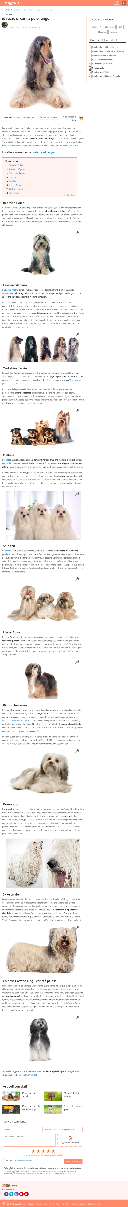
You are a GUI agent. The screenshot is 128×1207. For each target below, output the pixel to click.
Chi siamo (31, 1204)
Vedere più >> (70, 195)
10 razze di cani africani (71, 1095)
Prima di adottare (16, 10)
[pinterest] (26, 1194)
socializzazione (36, 823)
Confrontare (28, 10)
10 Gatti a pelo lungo (43, 152)
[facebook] (6, 1194)
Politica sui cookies (94, 1204)
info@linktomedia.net (68, 1174)
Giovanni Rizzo (15, 27)
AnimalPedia (6, 10)
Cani (74, 120)
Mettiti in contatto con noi (45, 1204)
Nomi (120, 27)
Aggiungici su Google (50, 117)
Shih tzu (13, 181)
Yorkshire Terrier (17, 173)
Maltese (13, 177)
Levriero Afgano (16, 169)
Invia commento (73, 1162)
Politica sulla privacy (79, 1204)
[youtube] (21, 1194)
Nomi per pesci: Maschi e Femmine (106, 76)
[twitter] (11, 1194)
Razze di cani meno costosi (103, 59)
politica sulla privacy (26, 1160)
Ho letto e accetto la (19, 1160)
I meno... (113, 32)
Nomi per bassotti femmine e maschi (107, 47)
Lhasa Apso (15, 185)
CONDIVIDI (117, 5)
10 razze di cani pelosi (29, 1095)
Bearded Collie (16, 165)
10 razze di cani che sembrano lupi (31, 1108)
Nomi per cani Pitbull (100, 72)
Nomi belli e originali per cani (104, 55)
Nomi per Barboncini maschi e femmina (108, 51)
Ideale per (102, 32)
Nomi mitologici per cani (102, 63)
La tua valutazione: (31, 1155)
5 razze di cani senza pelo (74, 1108)
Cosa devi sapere (107, 27)
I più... (94, 27)
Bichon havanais (17, 189)
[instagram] (16, 1194)
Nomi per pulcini (98, 68)
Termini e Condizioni (63, 1204)
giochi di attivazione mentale (14, 721)
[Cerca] (124, 3)
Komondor (14, 193)
